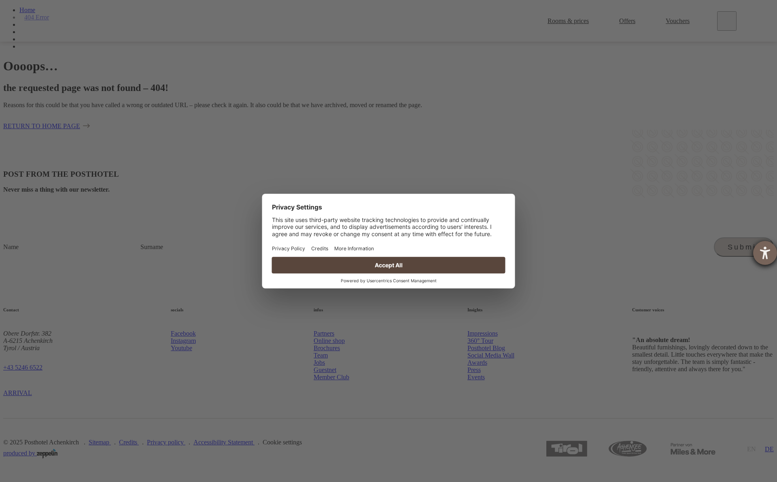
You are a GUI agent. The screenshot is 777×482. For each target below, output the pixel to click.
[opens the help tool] (765, 253)
